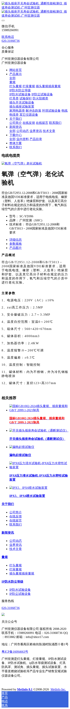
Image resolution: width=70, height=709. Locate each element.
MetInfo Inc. (58, 689)
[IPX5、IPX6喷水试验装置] (28, 487)
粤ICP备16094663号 (15, 651)
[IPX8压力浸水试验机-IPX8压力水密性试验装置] (38, 467)
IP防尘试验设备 (20, 593)
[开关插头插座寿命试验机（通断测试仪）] (38, 430)
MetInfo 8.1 (24, 689)
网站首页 (15, 70)
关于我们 (8, 504)
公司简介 (15, 512)
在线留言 (15, 520)
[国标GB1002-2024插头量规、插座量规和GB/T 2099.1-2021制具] (38, 410)
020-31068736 (11, 40)
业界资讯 (15, 544)
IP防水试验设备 (20, 589)
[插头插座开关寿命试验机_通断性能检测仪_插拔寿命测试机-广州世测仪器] (35, 10)
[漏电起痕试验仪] (21, 447)
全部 (12, 78)
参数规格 (15, 243)
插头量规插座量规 (21, 573)
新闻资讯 (8, 532)
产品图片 (15, 247)
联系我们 (15, 524)
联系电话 (8, 37)
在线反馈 (15, 516)
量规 (5, 557)
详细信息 (15, 239)
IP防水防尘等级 (12, 581)
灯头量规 (15, 565)
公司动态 (15, 540)
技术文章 (15, 549)
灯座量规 (15, 569)
